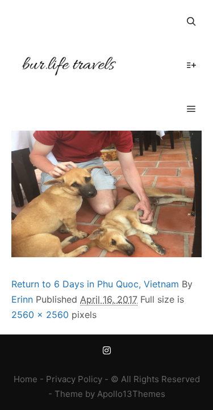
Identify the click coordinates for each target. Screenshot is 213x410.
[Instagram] (106, 350)
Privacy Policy (74, 379)
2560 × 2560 (40, 314)
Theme (69, 393)
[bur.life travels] (68, 65)
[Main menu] (191, 109)
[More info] (191, 65)
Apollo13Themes (131, 393)
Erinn (22, 299)
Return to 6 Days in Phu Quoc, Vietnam (95, 284)
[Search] (191, 21)
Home (25, 379)
